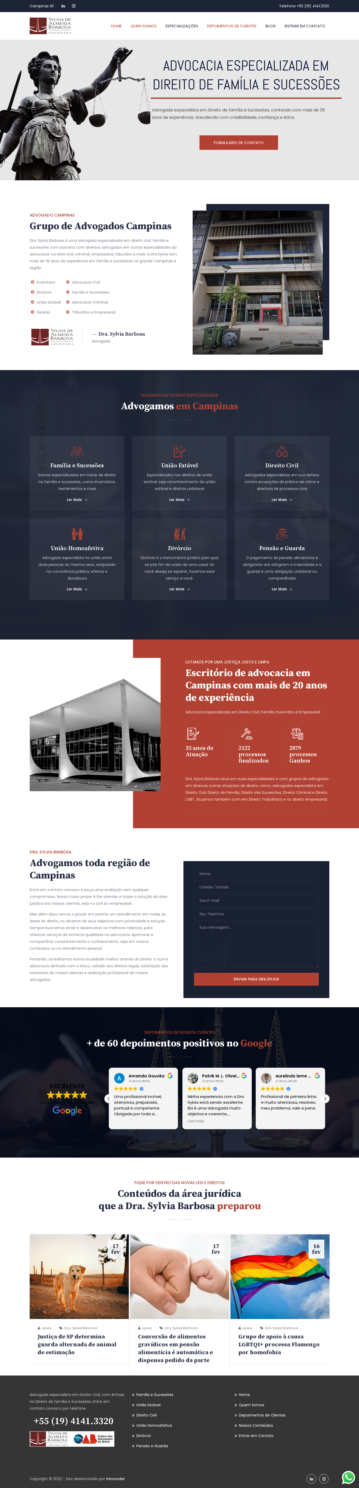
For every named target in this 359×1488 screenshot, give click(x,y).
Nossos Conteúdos (256, 1425)
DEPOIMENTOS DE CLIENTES (232, 26)
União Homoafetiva (154, 1425)
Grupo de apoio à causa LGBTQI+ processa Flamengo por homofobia (279, 1344)
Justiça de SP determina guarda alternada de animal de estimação (77, 1344)
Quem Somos (251, 1405)
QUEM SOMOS (144, 26)
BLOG (270, 26)
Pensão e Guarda (152, 1446)
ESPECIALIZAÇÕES (182, 26)
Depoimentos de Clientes (262, 1415)
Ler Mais (74, 499)
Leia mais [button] (196, 1121)
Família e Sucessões (154, 1394)
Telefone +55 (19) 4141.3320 (304, 6)
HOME (116, 26)
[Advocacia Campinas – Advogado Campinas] (51, 26)
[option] (79, 1299)
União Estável (148, 1405)
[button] (325, 1099)
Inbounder (115, 1478)
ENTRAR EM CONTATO (305, 26)
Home (244, 1394)
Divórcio (143, 1435)
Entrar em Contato (256, 1435)
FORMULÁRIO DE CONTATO (239, 142)
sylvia (46, 1328)
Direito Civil (146, 1415)
